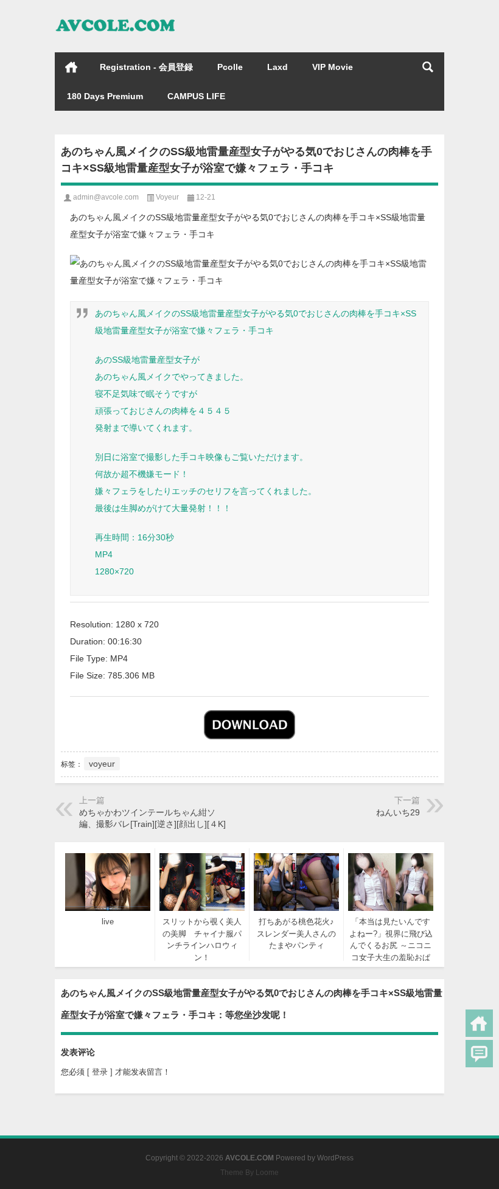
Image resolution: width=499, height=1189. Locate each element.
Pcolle (230, 67)
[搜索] (427, 67)
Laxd (277, 67)
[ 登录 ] (100, 1071)
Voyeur (167, 197)
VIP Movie (332, 67)
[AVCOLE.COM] (115, 16)
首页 (71, 67)
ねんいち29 (398, 812)
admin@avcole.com (106, 197)
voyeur (102, 764)
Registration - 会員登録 (146, 67)
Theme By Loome (249, 1172)
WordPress (335, 1158)
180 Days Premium (105, 96)
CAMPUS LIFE (196, 96)
